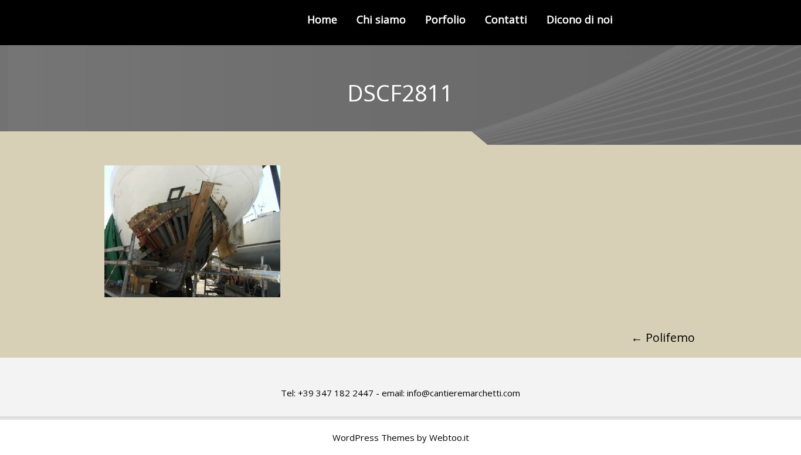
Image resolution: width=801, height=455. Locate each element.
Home (322, 19)
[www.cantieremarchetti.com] (160, 22)
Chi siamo (381, 19)
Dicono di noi (580, 19)
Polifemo (663, 337)
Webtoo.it (449, 437)
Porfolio (445, 19)
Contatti (506, 19)
